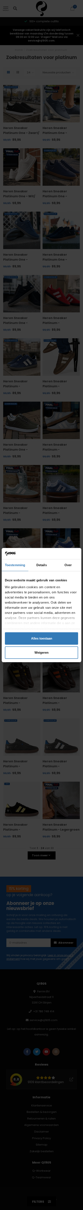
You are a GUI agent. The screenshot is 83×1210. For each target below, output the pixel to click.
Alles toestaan (41, 638)
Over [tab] (68, 565)
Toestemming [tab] (15, 565)
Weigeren (41, 652)
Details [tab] (41, 565)
